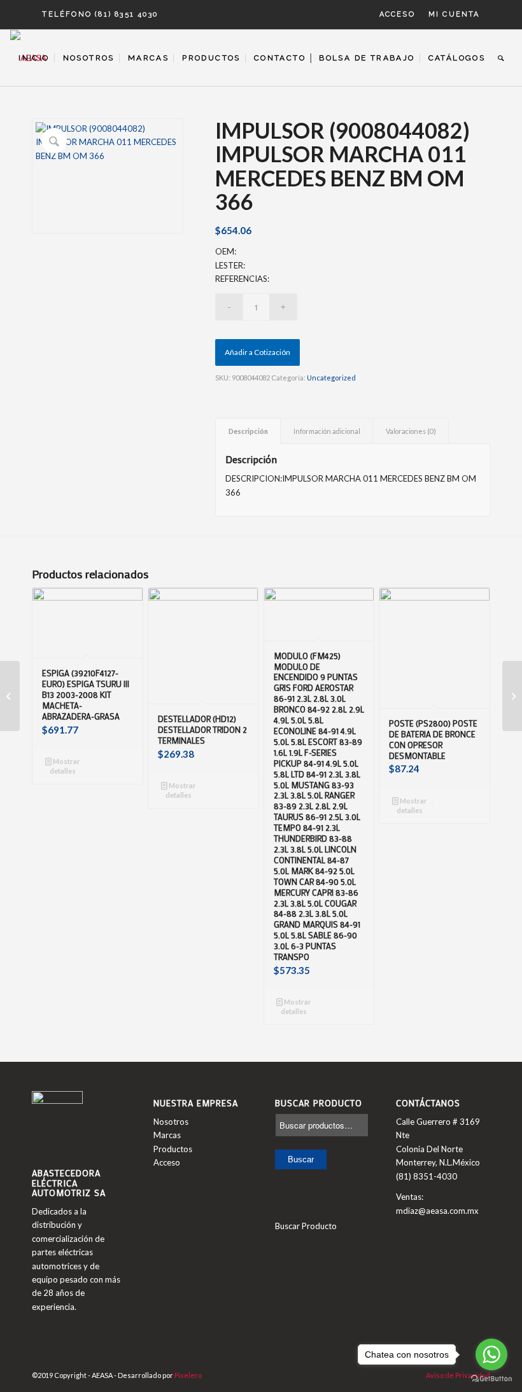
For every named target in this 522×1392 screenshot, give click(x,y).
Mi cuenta (454, 14)
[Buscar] (501, 58)
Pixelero (188, 1375)
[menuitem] (397, 14)
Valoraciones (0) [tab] (411, 431)
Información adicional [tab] (326, 431)
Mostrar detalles (65, 766)
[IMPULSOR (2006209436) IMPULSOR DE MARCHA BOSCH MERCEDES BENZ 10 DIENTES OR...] (10, 696)
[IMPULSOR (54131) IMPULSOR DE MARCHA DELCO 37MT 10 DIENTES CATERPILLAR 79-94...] (512, 696)
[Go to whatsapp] (491, 1354)
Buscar (301, 1159)
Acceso (397, 14)
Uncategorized (331, 377)
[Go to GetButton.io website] (491, 1379)
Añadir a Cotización (257, 352)
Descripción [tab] (248, 431)
